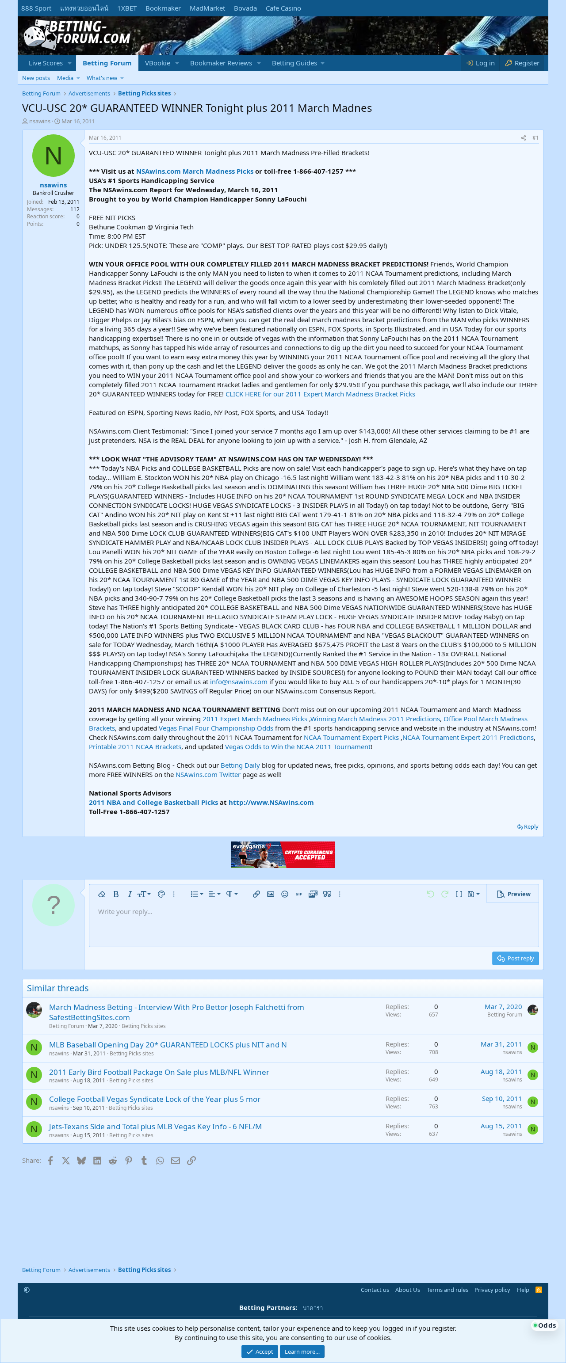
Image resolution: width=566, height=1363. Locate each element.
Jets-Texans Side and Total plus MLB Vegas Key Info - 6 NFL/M (155, 1126)
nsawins (39, 121)
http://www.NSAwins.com (271, 802)
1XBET (127, 8)
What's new (102, 78)
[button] (70, 63)
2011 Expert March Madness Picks (255, 718)
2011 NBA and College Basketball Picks (153, 802)
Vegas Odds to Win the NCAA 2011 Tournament (298, 746)
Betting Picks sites (144, 1026)
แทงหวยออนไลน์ (84, 8)
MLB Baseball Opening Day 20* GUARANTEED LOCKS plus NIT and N (168, 1044)
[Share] (523, 138)
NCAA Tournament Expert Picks (351, 737)
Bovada (245, 8)
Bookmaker (163, 8)
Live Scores (46, 62)
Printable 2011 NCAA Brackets (135, 746)
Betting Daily (240, 765)
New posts (36, 78)
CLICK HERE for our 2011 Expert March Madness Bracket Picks (320, 393)
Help (523, 1290)
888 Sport (36, 8)
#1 (535, 137)
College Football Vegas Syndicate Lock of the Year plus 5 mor (154, 1099)
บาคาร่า (313, 1308)
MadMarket (207, 8)
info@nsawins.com (239, 681)
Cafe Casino (283, 8)
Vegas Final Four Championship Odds (216, 727)
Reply (531, 826)
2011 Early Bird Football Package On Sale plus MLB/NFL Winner (159, 1072)
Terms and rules (447, 1290)
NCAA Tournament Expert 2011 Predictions (468, 737)
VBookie (157, 62)
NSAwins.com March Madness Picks (194, 171)
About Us (407, 1290)
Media (65, 78)
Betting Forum (107, 62)
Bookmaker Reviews (221, 62)
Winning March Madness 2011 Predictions (375, 718)
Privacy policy (492, 1290)
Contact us (375, 1290)
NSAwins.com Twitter (208, 774)
